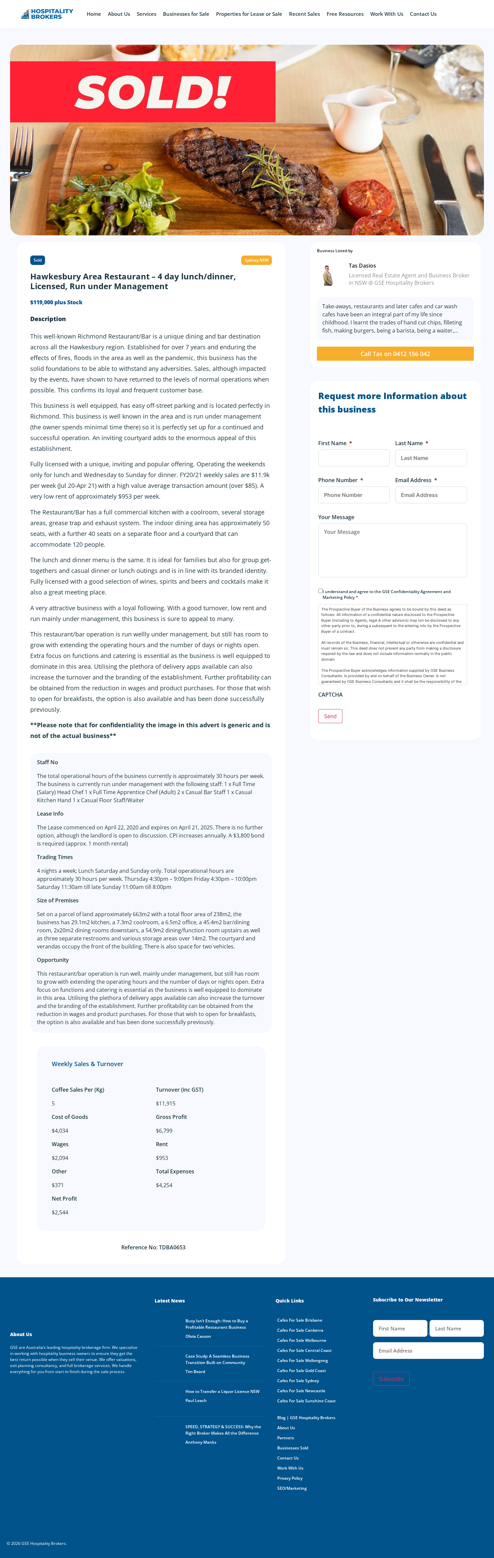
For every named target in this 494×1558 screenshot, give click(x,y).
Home (94, 13)
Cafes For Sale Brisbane (299, 1320)
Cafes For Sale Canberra (300, 1330)
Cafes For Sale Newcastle (301, 1391)
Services (146, 13)
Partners (285, 1438)
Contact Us (423, 13)
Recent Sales (304, 13)
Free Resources (345, 13)
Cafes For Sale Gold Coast (301, 1370)
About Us (119, 13)
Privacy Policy (289, 1478)
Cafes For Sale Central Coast (304, 1350)
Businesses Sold (292, 1448)
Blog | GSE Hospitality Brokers (306, 1417)
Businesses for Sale (186, 13)
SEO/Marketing (292, 1488)
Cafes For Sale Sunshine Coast (306, 1401)
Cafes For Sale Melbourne (301, 1340)
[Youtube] (37, 1389)
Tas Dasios (362, 265)
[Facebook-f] (18, 1389)
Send (330, 716)
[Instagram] (74, 1389)
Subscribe (391, 1378)
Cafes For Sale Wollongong (302, 1360)
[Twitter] (55, 1389)
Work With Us (386, 13)
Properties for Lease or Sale (249, 13)
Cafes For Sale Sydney (298, 1381)
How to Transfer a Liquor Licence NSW (222, 1391)
